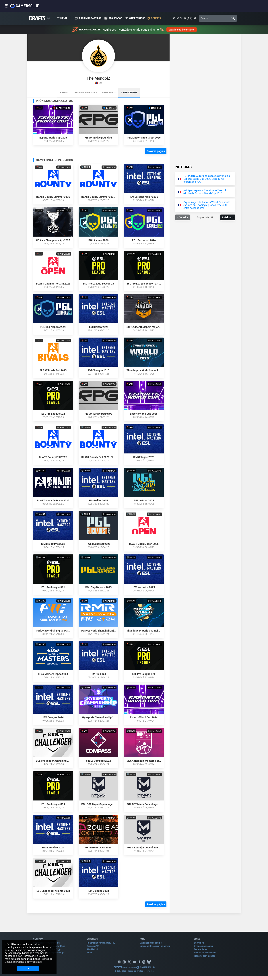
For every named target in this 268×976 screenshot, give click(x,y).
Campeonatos (129, 92)
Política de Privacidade (29, 961)
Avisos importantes (203, 946)
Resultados (109, 92)
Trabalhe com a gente (204, 956)
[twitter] (181, 18)
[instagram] (177, 18)
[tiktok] (188, 18)
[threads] (191, 18)
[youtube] (184, 18)
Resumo (64, 92)
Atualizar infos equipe (151, 943)
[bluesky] (195, 18)
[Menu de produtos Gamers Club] (48, 18)
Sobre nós (199, 943)
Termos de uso (201, 949)
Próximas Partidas (86, 92)
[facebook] (174, 18)
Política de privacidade (205, 952)
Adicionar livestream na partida (155, 946)
